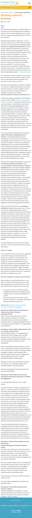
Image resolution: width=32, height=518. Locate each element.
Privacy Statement (16, 500)
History (12, 305)
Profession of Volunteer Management (11, 307)
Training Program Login (7, 7)
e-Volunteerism (23, 233)
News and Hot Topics (7, 12)
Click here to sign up (24, 72)
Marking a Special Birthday (22, 12)
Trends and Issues (20, 305)
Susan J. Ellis (6, 21)
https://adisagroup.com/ (24, 505)
